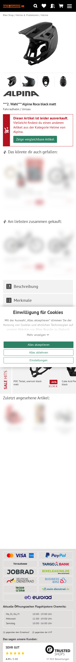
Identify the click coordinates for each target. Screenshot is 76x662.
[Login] (52, 6)
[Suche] (35, 6)
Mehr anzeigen (37, 334)
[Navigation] (69, 6)
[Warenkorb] (60, 6)
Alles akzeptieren (39, 345)
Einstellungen (39, 360)
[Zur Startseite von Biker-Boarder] (13, 6)
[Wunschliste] (44, 6)
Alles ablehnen (38, 352)
